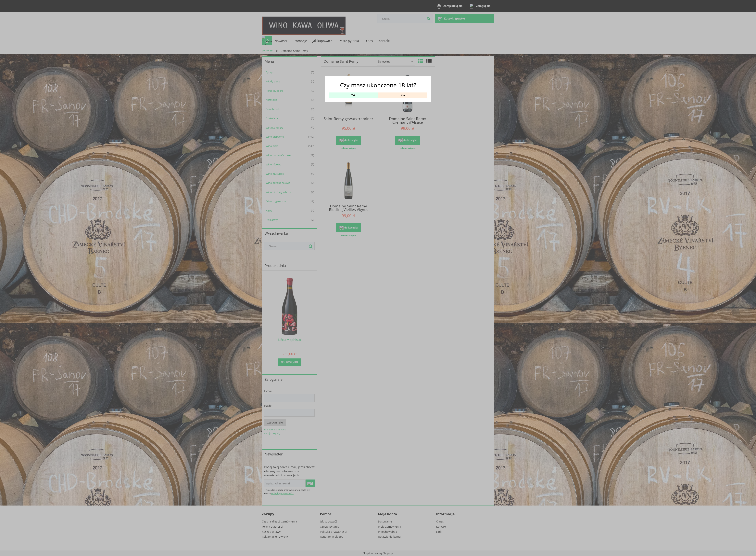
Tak (353, 95)
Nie (403, 95)
